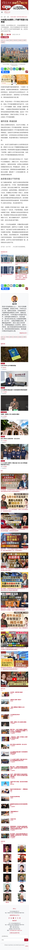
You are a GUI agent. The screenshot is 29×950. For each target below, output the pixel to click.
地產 (8, 16)
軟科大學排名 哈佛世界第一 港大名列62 (10, 438)
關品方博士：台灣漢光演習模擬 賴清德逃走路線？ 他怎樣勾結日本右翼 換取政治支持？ (19, 768)
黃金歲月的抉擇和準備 (15, 796)
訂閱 (26, 940)
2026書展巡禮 (3, 412)
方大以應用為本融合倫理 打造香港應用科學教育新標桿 (14, 390)
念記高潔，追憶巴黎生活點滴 (16, 692)
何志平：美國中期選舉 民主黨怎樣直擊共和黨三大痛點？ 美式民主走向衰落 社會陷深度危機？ (19, 775)
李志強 (11, 820)
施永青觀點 (4, 37)
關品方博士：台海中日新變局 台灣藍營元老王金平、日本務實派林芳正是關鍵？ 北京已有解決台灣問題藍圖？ (18, 730)
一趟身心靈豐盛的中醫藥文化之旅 (17, 707)
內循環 (24, 40)
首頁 (1, 16)
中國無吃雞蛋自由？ (14, 811)
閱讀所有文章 (23, 333)
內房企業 (15, 40)
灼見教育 (2, 436)
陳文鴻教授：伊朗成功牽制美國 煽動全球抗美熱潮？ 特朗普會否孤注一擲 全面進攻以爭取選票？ (19, 835)
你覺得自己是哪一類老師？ (16, 699)
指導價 (3, 42)
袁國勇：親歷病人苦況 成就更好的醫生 (10, 414)
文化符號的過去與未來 (15, 714)
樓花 (11, 40)
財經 (5, 16)
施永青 (9, 34)
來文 (11, 791)
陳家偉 (11, 708)
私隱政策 (26, 946)
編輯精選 (4, 367)
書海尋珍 (2, 363)
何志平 (11, 715)
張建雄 (11, 797)
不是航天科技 (13, 819)
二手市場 (6, 40)
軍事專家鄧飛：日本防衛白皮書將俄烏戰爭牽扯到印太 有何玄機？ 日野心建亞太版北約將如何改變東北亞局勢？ (19, 827)
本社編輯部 (5, 391)
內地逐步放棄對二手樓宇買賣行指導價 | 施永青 (18, 16)
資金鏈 (20, 40)
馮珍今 (11, 693)
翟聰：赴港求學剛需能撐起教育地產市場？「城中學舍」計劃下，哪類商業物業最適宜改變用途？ (21, 277)
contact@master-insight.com (16, 930)
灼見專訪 (2, 387)
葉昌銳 (11, 700)
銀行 (2, 40)
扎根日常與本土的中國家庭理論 (8, 365)
